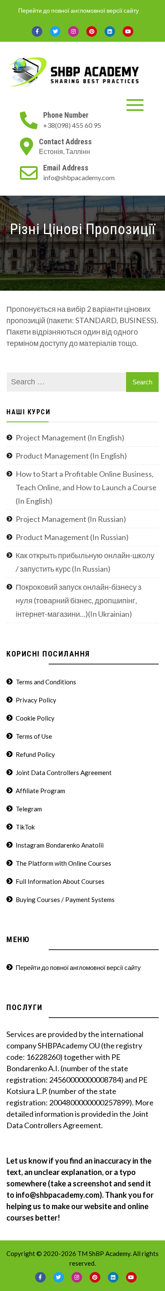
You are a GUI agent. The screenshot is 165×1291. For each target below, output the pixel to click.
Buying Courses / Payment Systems (65, 899)
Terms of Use (34, 736)
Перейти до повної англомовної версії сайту (78, 11)
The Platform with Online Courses (63, 863)
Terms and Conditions (46, 682)
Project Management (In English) (70, 437)
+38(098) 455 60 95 (72, 125)
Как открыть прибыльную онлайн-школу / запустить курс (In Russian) (85, 562)
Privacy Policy (36, 700)
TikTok (25, 827)
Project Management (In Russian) (71, 519)
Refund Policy (35, 754)
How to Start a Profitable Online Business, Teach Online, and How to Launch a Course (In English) (86, 487)
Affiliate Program (40, 790)
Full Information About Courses (60, 881)
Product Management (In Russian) (72, 537)
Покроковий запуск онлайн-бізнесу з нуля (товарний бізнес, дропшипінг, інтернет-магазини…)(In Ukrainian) (78, 600)
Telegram (29, 809)
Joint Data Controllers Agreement (64, 772)
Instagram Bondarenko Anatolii (60, 845)
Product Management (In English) (71, 455)
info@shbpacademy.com (79, 177)
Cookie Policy (35, 718)
